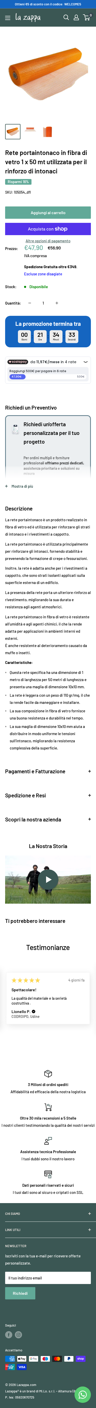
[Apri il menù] (7, 18)
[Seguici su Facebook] (8, 1334)
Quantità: (13, 303)
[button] (33, 1012)
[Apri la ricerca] (66, 17)
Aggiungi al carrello (48, 212)
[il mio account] (76, 17)
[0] (86, 17)
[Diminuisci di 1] (29, 303)
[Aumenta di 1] (56, 303)
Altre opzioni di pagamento (48, 240)
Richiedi (20, 1293)
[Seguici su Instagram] (18, 1334)
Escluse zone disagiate (43, 274)
